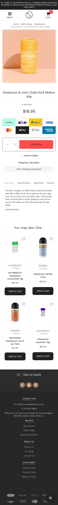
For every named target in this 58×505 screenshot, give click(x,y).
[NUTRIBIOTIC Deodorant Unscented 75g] (15, 247)
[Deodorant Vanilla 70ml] (43, 247)
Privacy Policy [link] (29, 472)
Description (9, 183)
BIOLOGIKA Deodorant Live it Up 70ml (15, 341)
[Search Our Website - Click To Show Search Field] (50, 498)
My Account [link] (29, 426)
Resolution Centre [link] (29, 435)
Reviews (50, 183)
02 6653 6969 (30, 408)
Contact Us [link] (29, 456)
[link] (22, 385)
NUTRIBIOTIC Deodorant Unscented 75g (15, 275)
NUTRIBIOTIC (15, 265)
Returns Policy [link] (29, 477)
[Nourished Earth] (29, 15)
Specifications (23, 183)
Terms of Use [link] (29, 468)
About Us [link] (29, 447)
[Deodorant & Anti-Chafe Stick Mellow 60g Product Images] (29, 56)
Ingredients (39, 183)
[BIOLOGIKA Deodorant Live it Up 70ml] (15, 312)
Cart (48, 15)
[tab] (9, 183)
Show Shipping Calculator (29, 169)
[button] (29, 155)
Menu (10, 17)
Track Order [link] (29, 430)
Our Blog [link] (29, 451)
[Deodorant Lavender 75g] (43, 312)
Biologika (43, 266)
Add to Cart (15, 291)
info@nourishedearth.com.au (30, 404)
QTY (15, 144)
